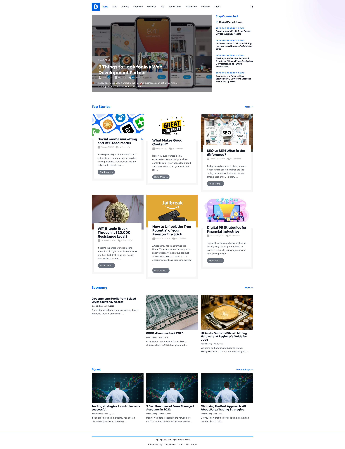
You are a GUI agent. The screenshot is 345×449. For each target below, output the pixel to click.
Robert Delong (106, 78)
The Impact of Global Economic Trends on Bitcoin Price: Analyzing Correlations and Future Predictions (234, 62)
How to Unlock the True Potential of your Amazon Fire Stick (171, 230)
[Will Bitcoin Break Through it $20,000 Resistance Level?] (118, 212)
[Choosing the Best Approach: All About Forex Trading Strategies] (227, 387)
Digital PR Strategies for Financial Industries (226, 230)
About (194, 444)
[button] (252, 6)
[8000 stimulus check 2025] (172, 312)
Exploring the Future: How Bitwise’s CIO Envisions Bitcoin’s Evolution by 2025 (233, 79)
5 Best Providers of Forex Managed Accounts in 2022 (170, 408)
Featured (104, 60)
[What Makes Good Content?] (172, 127)
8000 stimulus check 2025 (164, 333)
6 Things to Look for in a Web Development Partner (130, 69)
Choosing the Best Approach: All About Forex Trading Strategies (223, 408)
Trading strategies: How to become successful (116, 408)
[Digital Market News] (217, 22)
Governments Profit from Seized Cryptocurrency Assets (233, 32)
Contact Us (183, 444)
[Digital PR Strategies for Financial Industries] (227, 211)
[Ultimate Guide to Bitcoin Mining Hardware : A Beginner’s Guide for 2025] (227, 312)
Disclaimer (170, 444)
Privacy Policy (155, 444)
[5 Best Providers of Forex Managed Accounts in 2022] (172, 387)
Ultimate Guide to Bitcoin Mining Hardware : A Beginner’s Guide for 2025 (234, 46)
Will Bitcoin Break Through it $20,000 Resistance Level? (114, 233)
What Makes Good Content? (167, 142)
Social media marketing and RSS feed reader (117, 141)
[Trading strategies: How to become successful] (118, 387)
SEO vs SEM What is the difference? (226, 153)
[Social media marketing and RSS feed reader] (118, 126)
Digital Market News (230, 22)
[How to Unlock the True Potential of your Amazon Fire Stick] (172, 211)
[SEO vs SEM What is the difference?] (227, 132)
